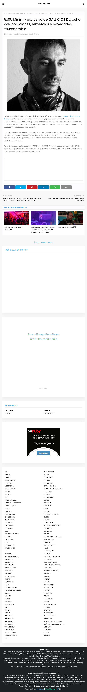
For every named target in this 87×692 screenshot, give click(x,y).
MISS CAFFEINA (9, 576)
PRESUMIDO (48, 599)
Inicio (5, 13)
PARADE (7, 593)
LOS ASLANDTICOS (50, 562)
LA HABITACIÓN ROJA (11, 556)
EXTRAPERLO (9, 523)
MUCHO (46, 576)
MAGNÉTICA (9, 571)
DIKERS (7, 508)
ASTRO (46, 475)
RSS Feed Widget (43, 388)
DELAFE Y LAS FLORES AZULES (14, 503)
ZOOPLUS (8, 413)
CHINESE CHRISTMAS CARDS (53, 489)
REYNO (46, 602)
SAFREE (7, 607)
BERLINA (47, 480)
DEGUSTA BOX (9, 410)
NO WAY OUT (48, 587)
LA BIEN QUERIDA (50, 551)
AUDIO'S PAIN (48, 477)
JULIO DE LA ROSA (50, 545)
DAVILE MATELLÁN (11, 500)
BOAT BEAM (8, 483)
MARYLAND (8, 573)
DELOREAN (47, 503)
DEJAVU (46, 500)
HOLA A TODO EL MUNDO (52, 537)
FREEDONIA (8, 528)
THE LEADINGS (9, 618)
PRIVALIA (47, 410)
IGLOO (7, 542)
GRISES (46, 534)
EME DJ (46, 517)
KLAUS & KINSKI (10, 548)
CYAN (6, 497)
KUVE (46, 548)
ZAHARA (47, 635)
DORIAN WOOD (10, 514)
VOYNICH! (47, 633)
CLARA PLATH (48, 492)
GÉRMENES (48, 531)
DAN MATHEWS (49, 497)
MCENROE (47, 573)
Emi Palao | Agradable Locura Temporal (19, 34)
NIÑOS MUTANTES (11, 587)
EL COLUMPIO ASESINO (52, 514)
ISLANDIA (47, 542)
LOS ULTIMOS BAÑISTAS (52, 565)
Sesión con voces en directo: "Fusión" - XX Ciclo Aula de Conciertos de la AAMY (43, 229)
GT (58, 689)
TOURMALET (9, 624)
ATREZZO (8, 477)
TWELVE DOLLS (10, 627)
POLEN (46, 596)
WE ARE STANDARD (11, 635)
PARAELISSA (48, 593)
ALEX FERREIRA (49, 472)
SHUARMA (47, 610)
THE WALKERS (9, 621)
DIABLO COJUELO (10, 506)
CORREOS (8, 494)
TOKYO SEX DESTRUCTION (53, 621)
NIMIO (7, 585)
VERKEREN (47, 630)
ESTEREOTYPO (9, 520)
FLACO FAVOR (48, 523)
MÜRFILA (47, 579)
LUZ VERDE (47, 568)
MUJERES (8, 579)
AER (6, 472)
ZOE (6, 638)
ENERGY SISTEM (49, 413)
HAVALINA (8, 537)
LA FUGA (47, 554)
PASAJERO (8, 596)
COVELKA (47, 494)
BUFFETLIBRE (48, 483)
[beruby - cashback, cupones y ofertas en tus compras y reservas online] (43, 456)
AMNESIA (8, 475)
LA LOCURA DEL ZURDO (52, 556)
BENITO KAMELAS (10, 480)
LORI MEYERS (9, 562)
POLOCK (7, 599)
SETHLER (7, 610)
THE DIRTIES (9, 616)
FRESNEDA (47, 528)
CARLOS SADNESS (50, 486)
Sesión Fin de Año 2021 (67, 227)
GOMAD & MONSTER (11, 534)
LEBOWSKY (48, 559)
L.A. (6, 551)
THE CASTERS (48, 613)
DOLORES (8, 511)
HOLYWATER (9, 539)
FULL (6, 531)
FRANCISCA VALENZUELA (52, 525)
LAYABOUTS (9, 559)
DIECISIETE (47, 506)
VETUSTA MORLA (10, 633)
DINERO (46, 508)
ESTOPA (47, 520)
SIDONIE (7, 613)
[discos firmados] (43, 242)
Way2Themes (50, 689)
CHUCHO (8, 492)
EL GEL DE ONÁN (10, 517)
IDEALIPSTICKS (49, 539)
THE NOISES (48, 618)
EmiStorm (40, 689)
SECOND (47, 607)
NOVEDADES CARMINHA (13, 590)
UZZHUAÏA (47, 627)
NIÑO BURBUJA (49, 585)
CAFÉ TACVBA (9, 486)
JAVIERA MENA (9, 545)
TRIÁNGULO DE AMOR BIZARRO (54, 624)
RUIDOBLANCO (9, 604)
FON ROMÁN (9, 525)
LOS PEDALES (9, 565)
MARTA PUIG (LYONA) (51, 571)
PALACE (46, 590)
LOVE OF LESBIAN (10, 568)
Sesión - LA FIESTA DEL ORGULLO (13, 228)
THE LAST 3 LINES (50, 616)
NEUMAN (47, 582)
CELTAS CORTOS (10, 489)
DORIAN (46, 511)
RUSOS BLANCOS (50, 604)
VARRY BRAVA (9, 630)
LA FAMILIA (8, 554)
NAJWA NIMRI (9, 582)
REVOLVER (8, 602)
